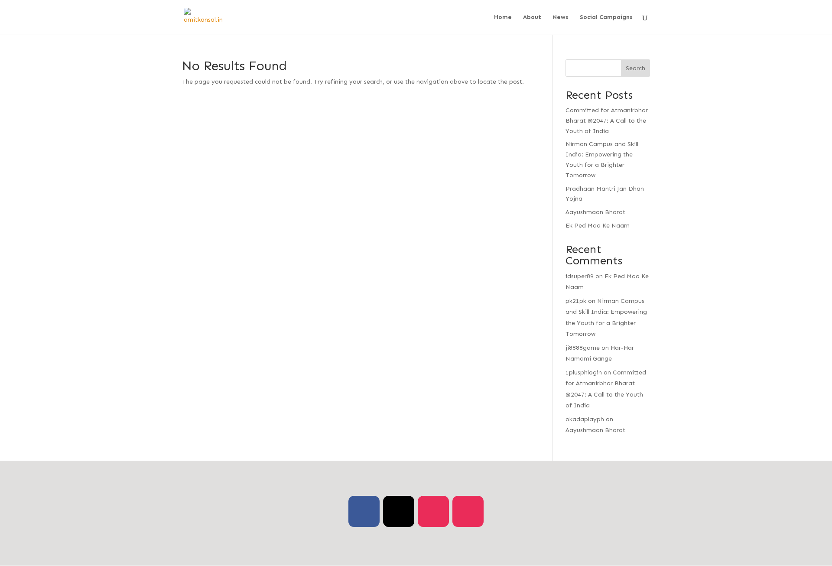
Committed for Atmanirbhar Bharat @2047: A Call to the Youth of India (607, 121)
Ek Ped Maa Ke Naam (598, 225)
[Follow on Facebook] (364, 511)
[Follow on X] (398, 511)
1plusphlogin (584, 372)
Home (503, 17)
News (560, 17)
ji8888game (583, 347)
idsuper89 (580, 276)
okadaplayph (585, 419)
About (532, 17)
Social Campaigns (606, 17)
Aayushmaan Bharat (595, 212)
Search (635, 68)
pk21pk (576, 301)
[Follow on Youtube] (468, 511)
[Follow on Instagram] (433, 511)
